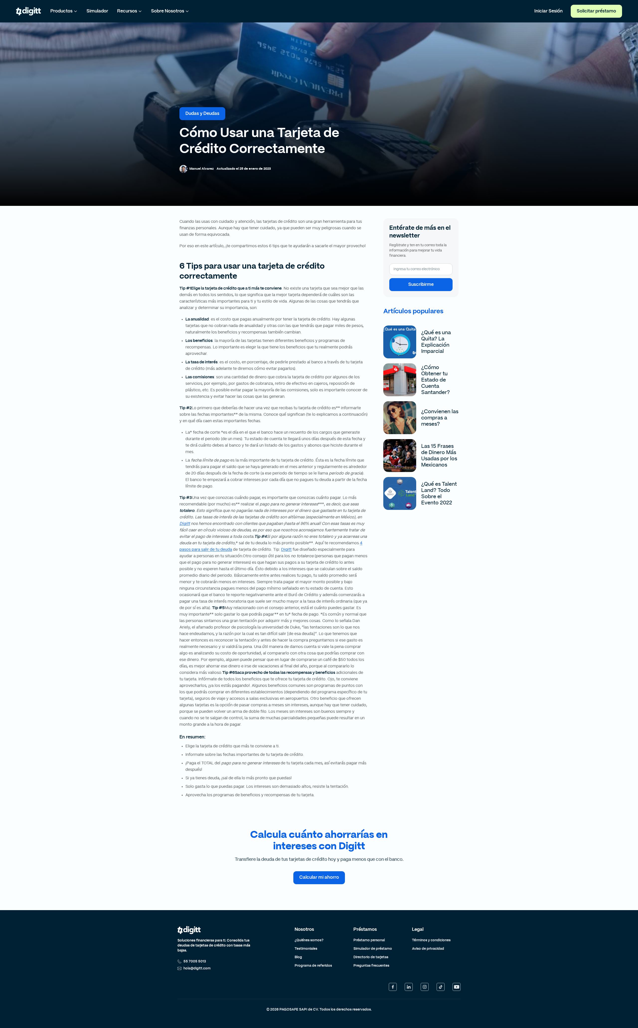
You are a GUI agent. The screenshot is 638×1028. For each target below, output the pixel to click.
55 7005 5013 (194, 961)
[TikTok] (441, 987)
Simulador (97, 11)
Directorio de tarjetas (370, 957)
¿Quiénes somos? (309, 940)
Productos (61, 11)
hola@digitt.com (197, 968)
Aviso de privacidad (428, 948)
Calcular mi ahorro (319, 877)
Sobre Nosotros (167, 11)
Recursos (127, 11)
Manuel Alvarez (201, 168)
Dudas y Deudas (202, 113)
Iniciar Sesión (548, 11)
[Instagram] (425, 987)
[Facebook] (393, 987)
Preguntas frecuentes (371, 965)
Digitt (184, 524)
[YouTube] (457, 987)
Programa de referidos (313, 965)
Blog (298, 957)
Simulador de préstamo (372, 948)
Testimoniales (306, 948)
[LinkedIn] (409, 987)
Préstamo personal (369, 940)
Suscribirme (421, 284)
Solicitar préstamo (596, 11)
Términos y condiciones (431, 940)
